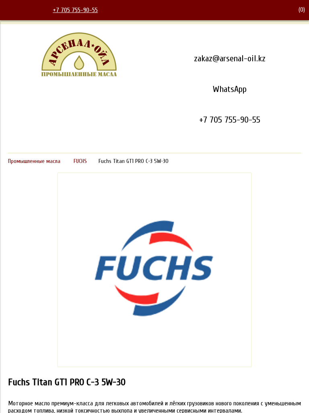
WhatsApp (230, 89)
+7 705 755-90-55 (75, 10)
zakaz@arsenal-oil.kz (230, 58)
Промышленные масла (34, 161)
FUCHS (80, 161)
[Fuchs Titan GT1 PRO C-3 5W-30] (154, 365)
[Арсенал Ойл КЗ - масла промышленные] (79, 75)
